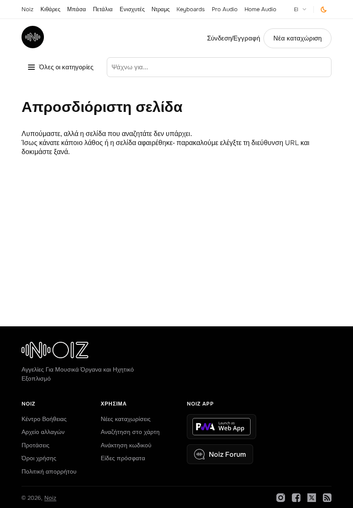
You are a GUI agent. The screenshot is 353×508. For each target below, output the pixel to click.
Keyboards (190, 9)
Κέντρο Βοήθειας (44, 419)
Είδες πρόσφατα (123, 458)
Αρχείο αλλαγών (43, 432)
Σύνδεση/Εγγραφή (233, 38)
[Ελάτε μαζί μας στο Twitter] (311, 497)
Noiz (28, 9)
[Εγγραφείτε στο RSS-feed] (327, 497)
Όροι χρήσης (39, 458)
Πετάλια (103, 9)
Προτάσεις (36, 445)
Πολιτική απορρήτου (49, 471)
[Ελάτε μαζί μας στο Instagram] (280, 497)
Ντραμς (161, 9)
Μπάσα (76, 9)
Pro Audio (225, 9)
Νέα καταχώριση (297, 38)
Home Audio (260, 9)
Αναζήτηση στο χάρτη (130, 432)
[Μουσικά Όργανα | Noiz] (33, 45)
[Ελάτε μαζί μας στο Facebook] (296, 497)
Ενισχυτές (132, 9)
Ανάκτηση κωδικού (126, 445)
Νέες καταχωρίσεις (126, 419)
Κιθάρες (50, 9)
